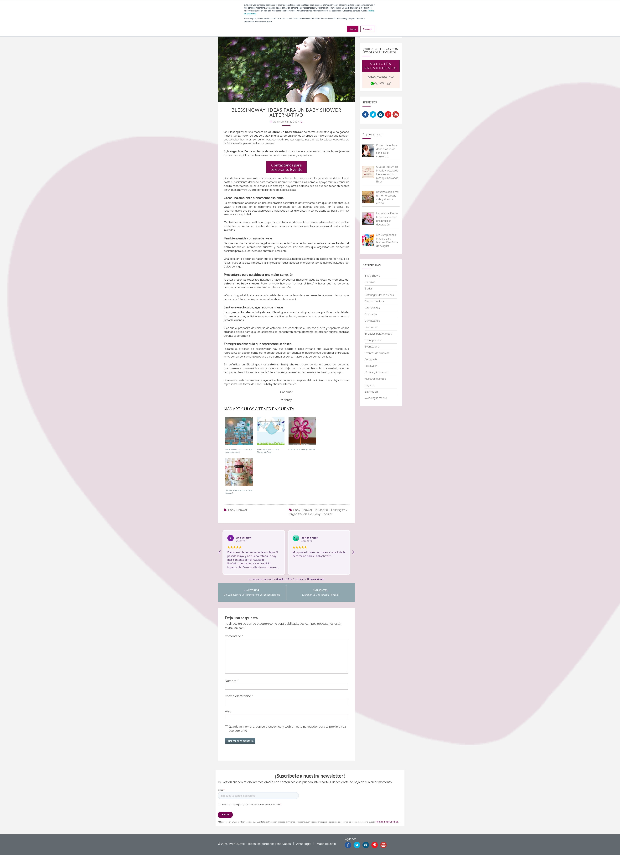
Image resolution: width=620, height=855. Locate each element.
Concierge (371, 314)
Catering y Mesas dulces (379, 295)
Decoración (371, 327)
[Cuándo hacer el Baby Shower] (302, 432)
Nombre (231, 681)
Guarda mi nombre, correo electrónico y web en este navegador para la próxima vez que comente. (287, 728)
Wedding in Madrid (376, 398)
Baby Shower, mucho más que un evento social (238, 450)
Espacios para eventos (378, 333)
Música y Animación (376, 372)
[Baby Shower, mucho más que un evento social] (239, 432)
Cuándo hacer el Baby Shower (302, 449)
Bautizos (370, 282)
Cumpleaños (372, 320)
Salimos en (371, 391)
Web (228, 711)
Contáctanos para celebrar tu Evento (286, 167)
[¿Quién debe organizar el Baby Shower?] (239, 473)
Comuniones (372, 308)
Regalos (370, 385)
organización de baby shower (310, 514)
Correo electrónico (239, 696)
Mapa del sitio (326, 843)
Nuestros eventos (375, 378)
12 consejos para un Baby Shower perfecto (268, 450)
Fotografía (371, 359)
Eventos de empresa (377, 353)
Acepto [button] (353, 28)
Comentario (234, 636)
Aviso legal (303, 843)
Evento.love (372, 346)
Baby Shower (237, 510)
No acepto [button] (367, 28)
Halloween (371, 365)
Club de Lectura (374, 301)
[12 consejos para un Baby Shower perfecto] (271, 432)
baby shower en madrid (310, 510)
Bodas (368, 288)
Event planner (373, 340)
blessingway (338, 510)
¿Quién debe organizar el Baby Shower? (238, 491)
